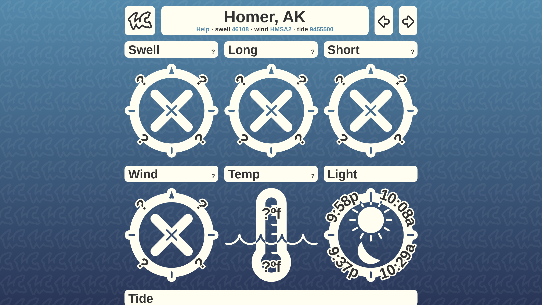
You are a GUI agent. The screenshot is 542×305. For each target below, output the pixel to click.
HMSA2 (281, 29)
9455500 (321, 29)
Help (203, 29)
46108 (240, 29)
